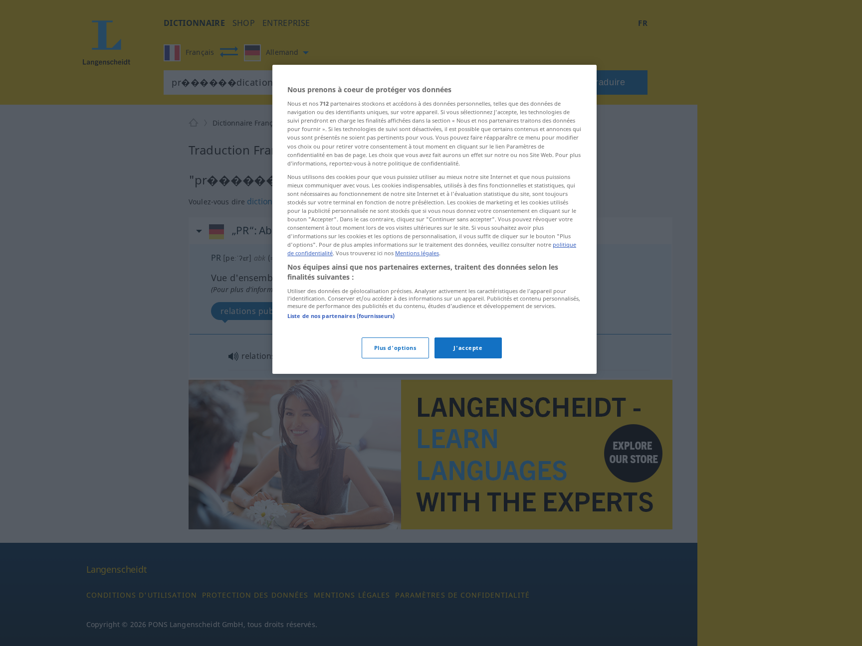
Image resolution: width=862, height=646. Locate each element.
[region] (434, 219)
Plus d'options (395, 347)
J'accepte (467, 347)
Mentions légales (417, 253)
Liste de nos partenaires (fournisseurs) (341, 316)
